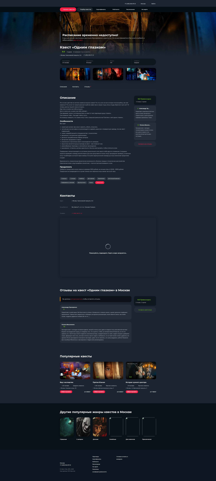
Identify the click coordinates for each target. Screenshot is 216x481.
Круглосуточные (82, 182)
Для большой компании (114, 178)
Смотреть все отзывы (145, 144)
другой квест (78, 40)
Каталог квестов (69, 9)
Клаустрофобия (85, 52)
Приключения (101, 178)
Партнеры (95, 456)
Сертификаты (101, 9)
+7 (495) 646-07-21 (88, 55)
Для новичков (91, 178)
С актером (72, 178)
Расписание (130, 9)
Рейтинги (116, 9)
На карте (145, 9)
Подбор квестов (85, 9)
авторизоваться (76, 299)
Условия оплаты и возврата (122, 458)
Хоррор (91, 182)
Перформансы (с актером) (67, 182)
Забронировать (66, 391)
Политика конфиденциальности (99, 471)
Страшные (64, 178)
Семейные (81, 178)
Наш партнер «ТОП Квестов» (67, 471)
